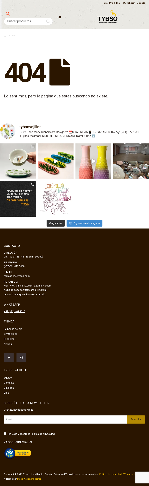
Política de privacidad (43, 433)
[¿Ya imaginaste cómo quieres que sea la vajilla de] (93, 161)
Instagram (21, 357)
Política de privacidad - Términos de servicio (122, 474)
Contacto (9, 382)
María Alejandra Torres (29, 478)
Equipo (8, 377)
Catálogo (9, 387)
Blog (6, 392)
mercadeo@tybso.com (17, 276)
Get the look (10, 334)
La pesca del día (13, 328)
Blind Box (9, 339)
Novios (8, 344)
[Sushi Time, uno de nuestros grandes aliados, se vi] (56, 161)
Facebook (9, 357)
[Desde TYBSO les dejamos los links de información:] (56, 199)
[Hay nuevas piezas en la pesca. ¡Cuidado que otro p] (18, 161)
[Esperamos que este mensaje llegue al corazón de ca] (18, 199)
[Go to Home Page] (5, 35)
